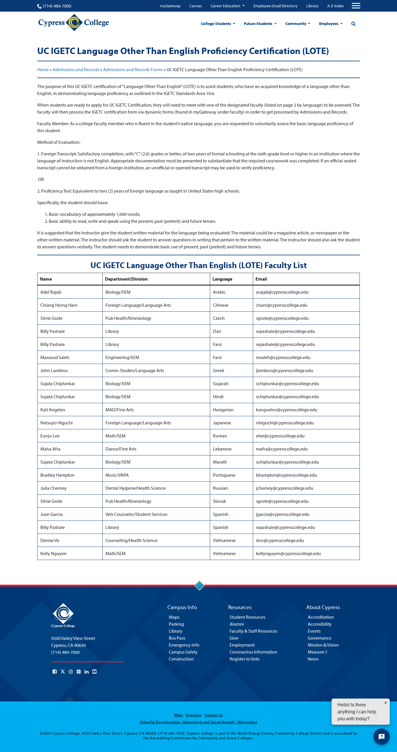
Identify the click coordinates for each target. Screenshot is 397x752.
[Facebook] (55, 671)
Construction (181, 659)
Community (296, 23)
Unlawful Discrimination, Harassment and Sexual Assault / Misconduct (198, 721)
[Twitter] (62, 671)
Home (43, 69)
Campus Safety (183, 652)
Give (234, 638)
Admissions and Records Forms (133, 69)
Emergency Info (184, 645)
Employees (329, 23)
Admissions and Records (76, 69)
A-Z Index (335, 5)
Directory (193, 714)
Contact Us (214, 714)
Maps (174, 617)
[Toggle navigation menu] (356, 6)
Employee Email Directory (275, 5)
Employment (242, 645)
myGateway (170, 5)
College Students (216, 23)
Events (314, 631)
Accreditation (321, 617)
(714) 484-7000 (57, 6)
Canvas (195, 5)
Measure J (317, 652)
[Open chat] (381, 736)
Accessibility (320, 624)
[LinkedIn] (87, 671)
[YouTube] (94, 671)
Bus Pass (177, 638)
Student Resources (247, 617)
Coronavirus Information (253, 652)
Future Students (258, 23)
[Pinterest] (79, 671)
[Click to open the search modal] (353, 23)
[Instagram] (71, 671)
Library (312, 5)
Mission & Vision (323, 645)
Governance (319, 638)
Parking (176, 624)
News (313, 659)
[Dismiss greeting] (386, 703)
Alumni (237, 624)
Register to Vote (245, 659)
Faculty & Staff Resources (253, 631)
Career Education (226, 5)
